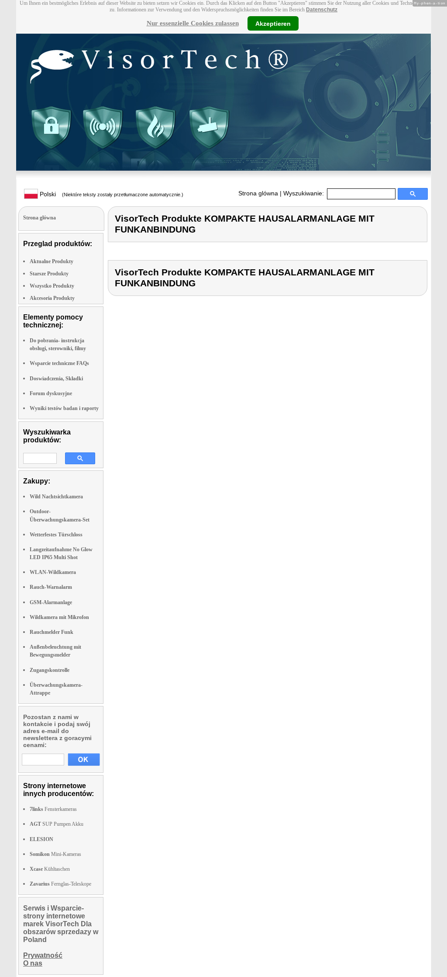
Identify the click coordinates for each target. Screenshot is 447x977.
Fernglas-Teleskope (60, 884)
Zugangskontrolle (49, 670)
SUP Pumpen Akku (56, 824)
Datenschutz (321, 10)
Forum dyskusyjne (51, 393)
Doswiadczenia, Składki (56, 379)
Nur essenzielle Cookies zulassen (193, 23)
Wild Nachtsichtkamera (56, 497)
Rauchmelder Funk (51, 632)
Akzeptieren (273, 23)
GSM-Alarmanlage (51, 602)
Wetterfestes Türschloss (56, 535)
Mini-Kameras (55, 854)
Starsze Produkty (49, 274)
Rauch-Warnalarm (51, 587)
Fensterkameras (53, 809)
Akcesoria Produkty (52, 298)
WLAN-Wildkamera (53, 572)
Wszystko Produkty (52, 286)
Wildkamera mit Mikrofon (59, 617)
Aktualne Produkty (51, 261)
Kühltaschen (50, 869)
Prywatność (42, 955)
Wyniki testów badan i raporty (64, 408)
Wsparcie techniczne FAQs (59, 363)
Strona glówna (258, 193)
